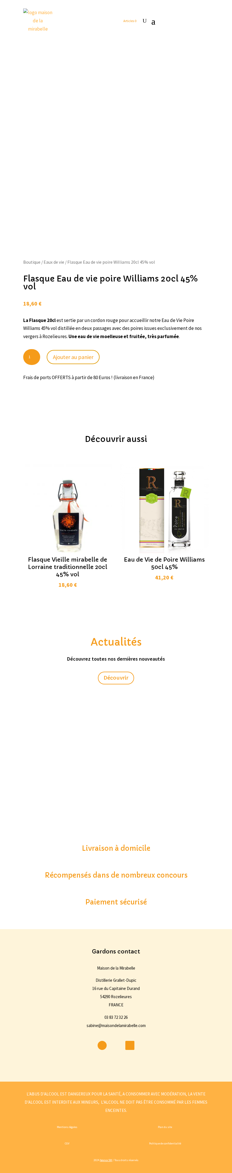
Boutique (31, 262)
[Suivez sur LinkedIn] (129, 1045)
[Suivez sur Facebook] (102, 1045)
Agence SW (106, 1160)
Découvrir (116, 677)
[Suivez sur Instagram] (116, 1045)
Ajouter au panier (73, 356)
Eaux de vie (54, 262)
